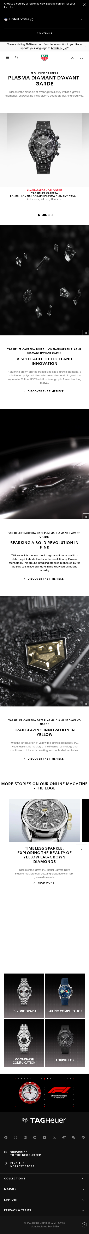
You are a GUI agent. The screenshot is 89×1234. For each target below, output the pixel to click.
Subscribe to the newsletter (25, 1154)
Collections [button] (14, 1179)
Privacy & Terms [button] (17, 1210)
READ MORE (45, 883)
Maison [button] (10, 1189)
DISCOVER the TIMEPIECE (45, 391)
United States (19, 19)
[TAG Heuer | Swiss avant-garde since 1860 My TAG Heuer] (44, 1120)
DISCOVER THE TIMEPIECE (45, 579)
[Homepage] (44, 57)
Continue (61, 33)
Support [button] (11, 1200)
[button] (72, 57)
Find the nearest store (22, 1164)
